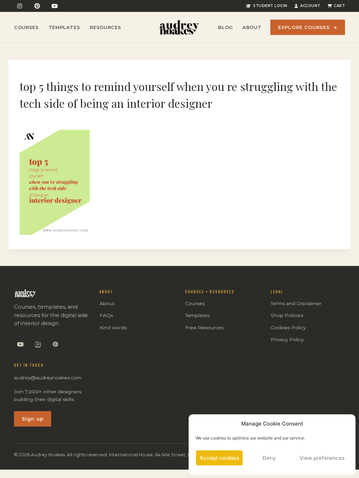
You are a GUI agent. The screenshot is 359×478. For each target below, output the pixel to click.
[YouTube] (54, 6)
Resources (105, 27)
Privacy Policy (287, 339)
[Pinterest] (37, 6)
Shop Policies (287, 315)
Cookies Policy (288, 327)
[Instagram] (19, 6)
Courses (26, 27)
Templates (64, 27)
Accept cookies (219, 458)
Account (310, 5)
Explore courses (307, 27)
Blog (225, 27)
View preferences (322, 458)
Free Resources (204, 327)
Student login (270, 5)
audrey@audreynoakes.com (47, 377)
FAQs (106, 315)
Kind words (113, 327)
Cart (339, 5)
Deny (269, 458)
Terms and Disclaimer (296, 303)
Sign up (32, 419)
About (251, 27)
